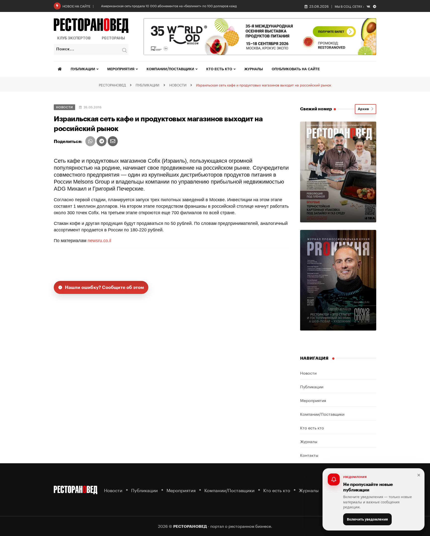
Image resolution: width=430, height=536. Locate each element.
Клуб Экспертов (74, 38)
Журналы (253, 69)
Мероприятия (120, 69)
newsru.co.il (99, 240)
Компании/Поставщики (170, 69)
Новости (308, 372)
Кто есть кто (219, 69)
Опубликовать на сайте (296, 69)
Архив (364, 109)
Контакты (309, 455)
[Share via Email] (113, 141)
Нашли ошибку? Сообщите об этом (104, 287)
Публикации (83, 69)
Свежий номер (316, 109)
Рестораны (113, 38)
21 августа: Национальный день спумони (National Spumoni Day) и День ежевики (163, 5)
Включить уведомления (367, 519)
